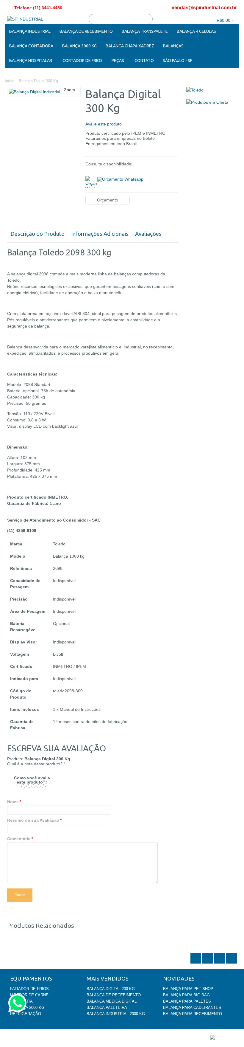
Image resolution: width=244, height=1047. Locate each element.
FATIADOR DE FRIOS (29, 988)
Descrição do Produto (37, 234)
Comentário (19, 838)
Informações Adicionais (100, 234)
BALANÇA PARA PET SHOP (188, 988)
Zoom (69, 89)
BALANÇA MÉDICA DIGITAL (112, 1001)
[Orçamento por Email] (120, 178)
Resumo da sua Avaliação (33, 820)
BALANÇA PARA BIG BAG (186, 995)
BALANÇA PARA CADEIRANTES (192, 1007)
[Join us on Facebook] (208, 963)
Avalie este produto (103, 124)
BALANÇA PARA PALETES (187, 1001)
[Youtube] (231, 963)
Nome (13, 801)
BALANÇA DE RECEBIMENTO (114, 995)
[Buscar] (147, 19)
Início (9, 81)
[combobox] (121, 19)
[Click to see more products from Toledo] (211, 90)
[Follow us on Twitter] (196, 963)
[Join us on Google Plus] (220, 963)
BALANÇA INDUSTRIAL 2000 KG (116, 1014)
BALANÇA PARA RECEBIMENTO (192, 1014)
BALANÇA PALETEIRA (107, 1007)
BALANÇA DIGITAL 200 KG (111, 988)
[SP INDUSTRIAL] (25, 19)
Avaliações (148, 234)
